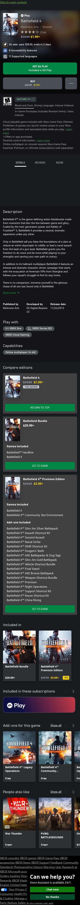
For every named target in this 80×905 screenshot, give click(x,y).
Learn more (43, 140)
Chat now (52, 889)
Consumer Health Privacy (16, 894)
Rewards (5, 880)
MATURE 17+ (24, 99)
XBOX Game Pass (48, 858)
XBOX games (28, 858)
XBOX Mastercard (23, 880)
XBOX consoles (9, 858)
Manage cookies (24, 898)
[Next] (73, 691)
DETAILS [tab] (20, 162)
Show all (55, 725)
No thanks (52, 897)
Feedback (56, 862)
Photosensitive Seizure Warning (34, 867)
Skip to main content (13, 2)
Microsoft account (19, 871)
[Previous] (66, 691)
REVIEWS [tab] (40, 162)
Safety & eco (26, 903)
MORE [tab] (59, 162)
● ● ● (71, 83)
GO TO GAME (40, 465)
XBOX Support (40, 862)
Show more (9, 292)
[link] (19, 656)
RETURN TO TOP (40, 407)
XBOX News (23, 862)
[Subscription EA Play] (39, 705)
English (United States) (14, 885)
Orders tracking (10, 876)
